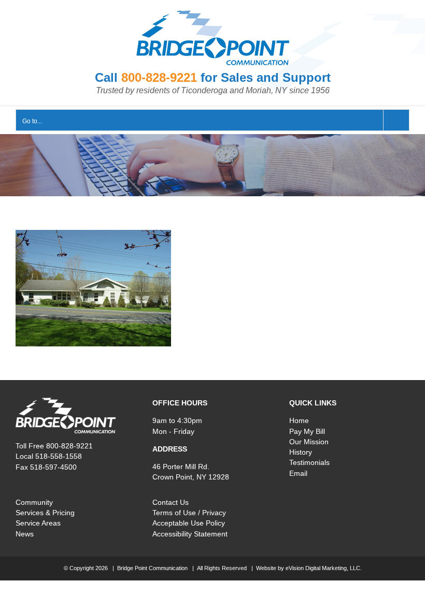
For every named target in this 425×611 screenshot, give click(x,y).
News (25, 534)
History (300, 452)
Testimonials (309, 462)
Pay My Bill (307, 431)
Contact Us (170, 502)
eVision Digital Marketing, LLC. (324, 568)
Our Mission (309, 442)
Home (299, 420)
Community (34, 502)
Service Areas (38, 523)
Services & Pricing (45, 512)
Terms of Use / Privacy (189, 512)
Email (298, 473)
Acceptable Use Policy (188, 523)
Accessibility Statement (190, 534)
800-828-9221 (159, 77)
